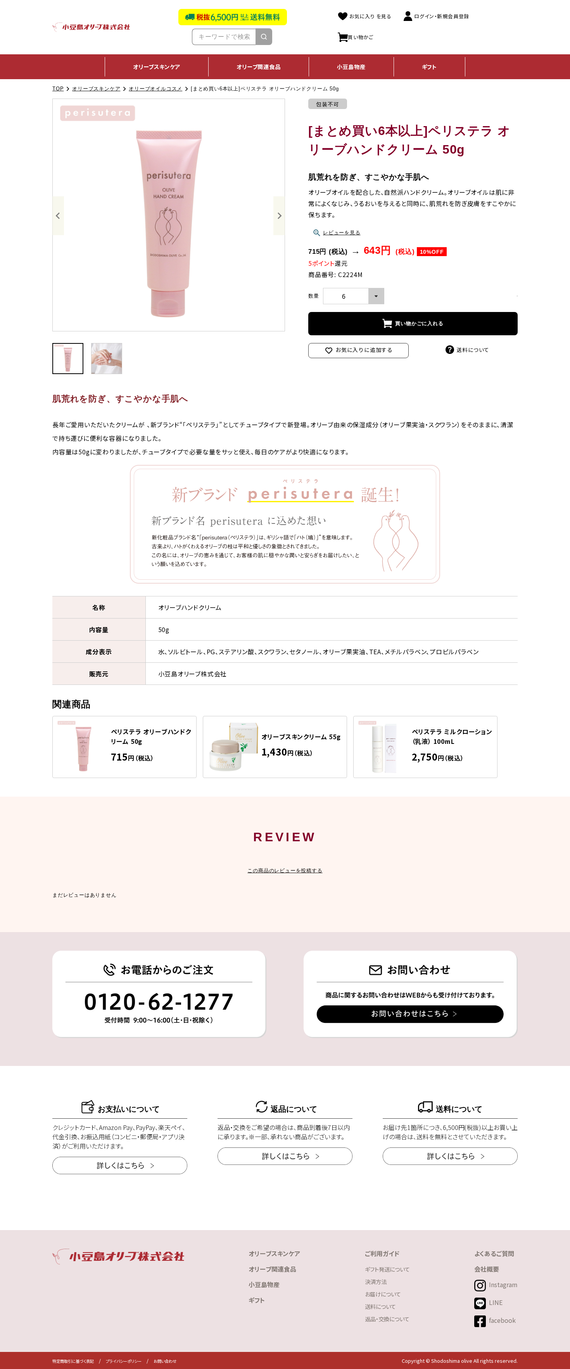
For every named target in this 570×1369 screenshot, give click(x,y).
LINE (496, 1302)
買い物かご (360, 36)
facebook (502, 1320)
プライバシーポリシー (124, 1361)
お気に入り (370, 15)
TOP (58, 89)
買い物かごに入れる (419, 323)
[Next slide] (279, 215)
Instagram (503, 1284)
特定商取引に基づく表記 (73, 1361)
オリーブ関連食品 (258, 66)
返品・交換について (387, 1319)
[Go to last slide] (58, 215)
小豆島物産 (351, 66)
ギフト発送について (387, 1269)
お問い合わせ (165, 1361)
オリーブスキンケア (156, 66)
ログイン (441, 15)
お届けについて (383, 1294)
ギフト (429, 66)
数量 (313, 296)
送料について (472, 350)
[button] (67, 358)
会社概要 (486, 1269)
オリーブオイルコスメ (155, 89)
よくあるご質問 (494, 1253)
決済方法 (376, 1281)
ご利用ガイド (382, 1253)
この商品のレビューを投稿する (284, 870)
